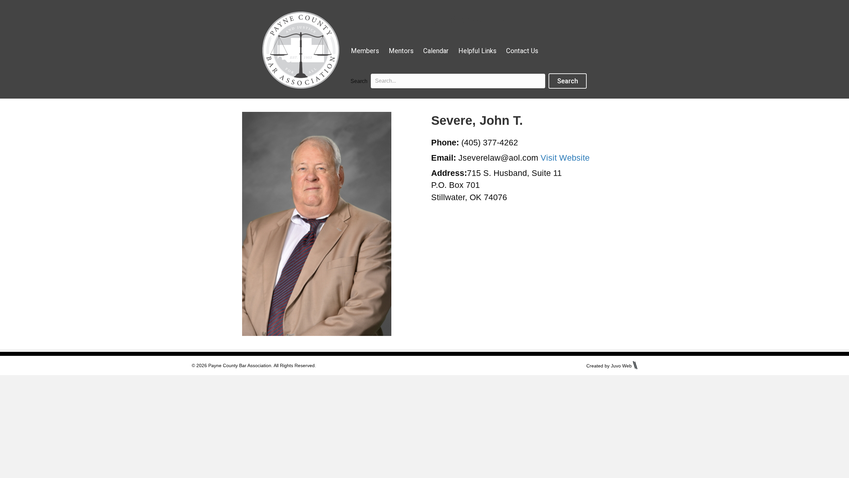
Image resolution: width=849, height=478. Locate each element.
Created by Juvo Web (609, 365)
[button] (568, 81)
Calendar (436, 51)
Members (365, 51)
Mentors (401, 51)
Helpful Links (477, 51)
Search (359, 81)
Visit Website (565, 157)
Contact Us (522, 51)
